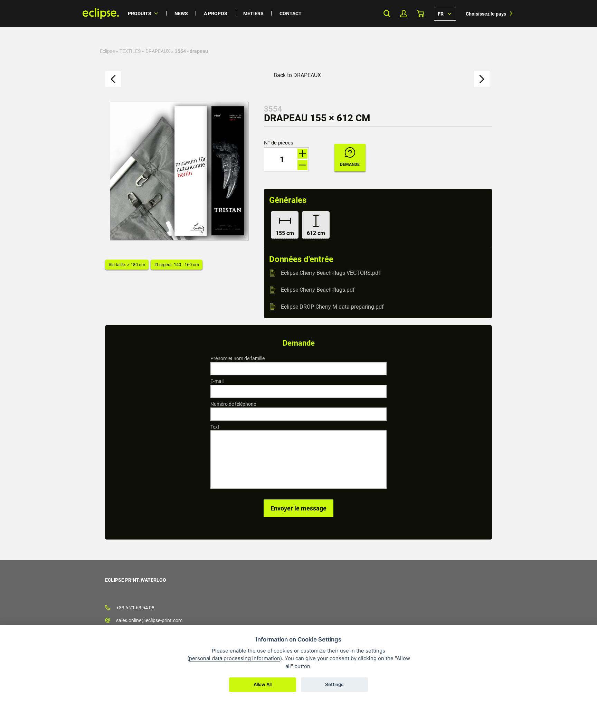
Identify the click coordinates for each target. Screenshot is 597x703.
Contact (290, 13)
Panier (420, 13)
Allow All (263, 684)
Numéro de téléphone (233, 404)
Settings (334, 684)
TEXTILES (130, 51)
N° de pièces (278, 143)
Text (214, 426)
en (445, 13)
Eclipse (107, 51)
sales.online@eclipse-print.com (149, 620)
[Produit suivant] (482, 79)
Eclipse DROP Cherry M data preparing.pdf (332, 306)
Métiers (253, 13)
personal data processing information (234, 658)
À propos (215, 13)
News (181, 13)
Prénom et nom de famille (237, 358)
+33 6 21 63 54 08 (135, 607)
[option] (179, 171)
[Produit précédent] (113, 79)
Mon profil (403, 13)
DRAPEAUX (157, 51)
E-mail (217, 381)
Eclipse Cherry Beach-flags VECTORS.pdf (330, 273)
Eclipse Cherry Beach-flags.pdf (318, 290)
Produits (139, 13)
